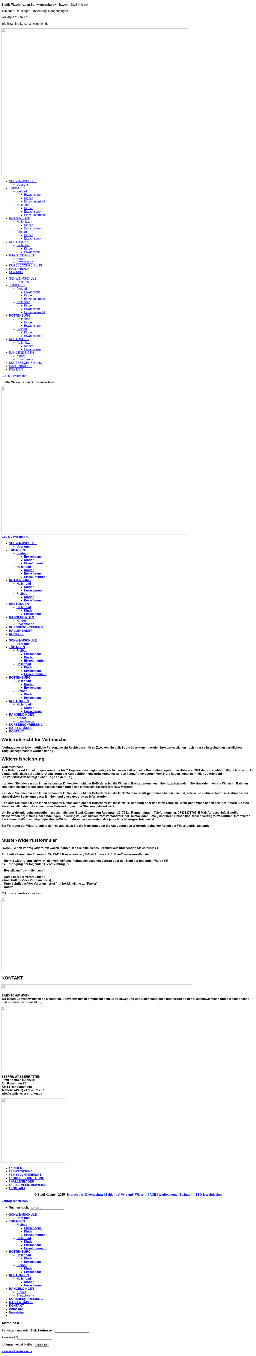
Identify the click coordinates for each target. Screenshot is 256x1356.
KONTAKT (16, 272)
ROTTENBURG (19, 218)
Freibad (21, 191)
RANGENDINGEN (21, 255)
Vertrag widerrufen (14, 1201)
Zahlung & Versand (119, 1194)
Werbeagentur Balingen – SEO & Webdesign (190, 1194)
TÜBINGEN (17, 188)
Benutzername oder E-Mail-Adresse (27, 1330)
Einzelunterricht (34, 201)
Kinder (28, 198)
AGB (153, 1194)
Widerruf (141, 1194)
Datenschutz (94, 1194)
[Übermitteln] (10, 1212)
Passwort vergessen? (16, 1351)
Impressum (75, 1194)
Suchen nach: (19, 1207)
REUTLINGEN (19, 241)
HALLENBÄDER (20, 268)
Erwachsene (32, 194)
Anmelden (42, 1344)
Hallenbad (23, 204)
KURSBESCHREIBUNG (25, 265)
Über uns (22, 184)
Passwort (9, 1337)
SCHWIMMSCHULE (23, 181)
